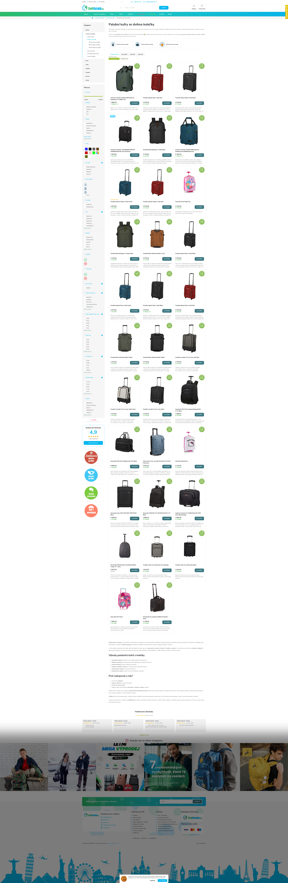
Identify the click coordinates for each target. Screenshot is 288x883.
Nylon (88, 242)
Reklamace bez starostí (138, 824)
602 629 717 (106, 822)
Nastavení (152, 880)
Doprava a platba (92, 1)
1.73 (88, 382)
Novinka (88, 109)
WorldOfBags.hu (153, 838)
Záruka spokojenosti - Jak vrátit (140, 822)
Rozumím (163, 880)
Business (88, 218)
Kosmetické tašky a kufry (93, 53)
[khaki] (86, 156)
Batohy (87, 30)
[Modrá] (86, 149)
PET (87, 247)
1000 (88, 370)
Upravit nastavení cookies (113, 843)
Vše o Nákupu (102, 1)
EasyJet (88, 299)
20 (87, 363)
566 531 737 (106, 820)
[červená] (86, 152)
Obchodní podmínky (138, 826)
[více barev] (97, 152)
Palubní (88, 221)
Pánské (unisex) (90, 167)
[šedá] (93, 149)
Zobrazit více (144, 735)
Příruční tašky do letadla (94, 45)
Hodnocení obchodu (144, 711)
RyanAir (88, 297)
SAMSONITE (89, 130)
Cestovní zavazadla (90, 34)
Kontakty (84, 1)
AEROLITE (89, 123)
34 (87, 349)
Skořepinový (89, 207)
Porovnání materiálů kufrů (164, 828)
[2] (85, 184)
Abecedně (140, 54)
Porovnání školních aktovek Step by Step (167, 824)
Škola (87, 60)
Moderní (88, 216)
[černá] (90, 149)
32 (87, 339)
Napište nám (136, 833)
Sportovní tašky (91, 51)
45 (87, 321)
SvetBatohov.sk (136, 838)
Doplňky (88, 68)
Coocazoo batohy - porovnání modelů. (167, 822)
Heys (88, 128)
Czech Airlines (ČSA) (91, 304)
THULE (88, 133)
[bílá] (90, 156)
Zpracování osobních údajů (139, 828)
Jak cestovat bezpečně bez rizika (165, 830)
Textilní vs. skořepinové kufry (164, 826)
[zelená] (93, 152)
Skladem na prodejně (91, 107)
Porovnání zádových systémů (165, 819)
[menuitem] (87, 14)
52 (87, 328)
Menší (88, 288)
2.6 (87, 384)
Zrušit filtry (94, 419)
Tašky (87, 64)
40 (87, 318)
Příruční (88, 223)
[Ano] (85, 259)
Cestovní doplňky (91, 56)
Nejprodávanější (114, 54)
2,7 (87, 389)
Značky (87, 80)
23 (87, 360)
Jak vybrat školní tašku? (163, 817)
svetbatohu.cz (106, 827)
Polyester (89, 237)
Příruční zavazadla (91, 39)
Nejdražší (132, 54)
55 (87, 323)
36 (87, 346)
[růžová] (90, 152)
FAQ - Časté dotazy (162, 815)
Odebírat (197, 801)
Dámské (88, 169)
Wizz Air (88, 302)
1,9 (87, 391)
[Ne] (85, 263)
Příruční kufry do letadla (94, 42)
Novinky (88, 76)
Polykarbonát (89, 239)
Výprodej (88, 72)
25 (87, 344)
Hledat (163, 8)
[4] (85, 188)
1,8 (87, 386)
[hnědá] (97, 149)
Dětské (88, 171)
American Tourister (91, 126)
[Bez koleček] (85, 192)
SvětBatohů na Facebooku (109, 825)
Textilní (88, 204)
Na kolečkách (89, 225)
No (87, 195)
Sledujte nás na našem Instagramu (146, 740)
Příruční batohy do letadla (95, 47)
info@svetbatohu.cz (108, 817)
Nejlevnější (124, 54)
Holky (88, 174)
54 (87, 325)
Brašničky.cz (144, 838)
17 (87, 365)
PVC (87, 244)
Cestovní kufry (90, 37)
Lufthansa (89, 307)
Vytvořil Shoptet (202, 843)
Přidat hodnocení (93, 443)
